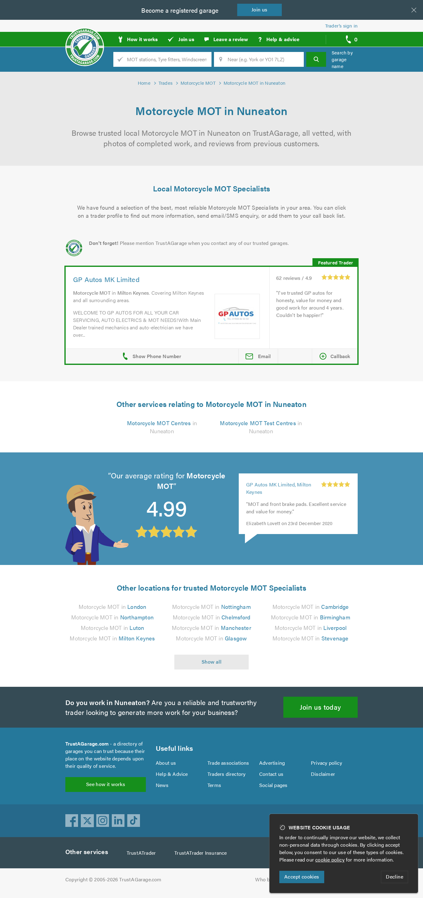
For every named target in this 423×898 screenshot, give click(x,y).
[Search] (316, 59)
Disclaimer (323, 773)
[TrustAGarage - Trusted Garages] (84, 37)
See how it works (105, 784)
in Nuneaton (162, 427)
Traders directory (226, 773)
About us (166, 762)
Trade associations (228, 762)
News (162, 785)
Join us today (320, 707)
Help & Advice (172, 773)
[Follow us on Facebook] (71, 820)
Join (259, 9)
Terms (214, 785)
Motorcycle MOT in (112, 606)
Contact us (271, 773)
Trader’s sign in (341, 25)
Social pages (273, 785)
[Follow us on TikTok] (133, 820)
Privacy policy (326, 762)
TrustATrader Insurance (200, 852)
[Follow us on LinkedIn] (118, 820)
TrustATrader (141, 852)
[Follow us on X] (87, 820)
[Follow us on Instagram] (102, 820)
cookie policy (330, 859)
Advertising (272, 762)
